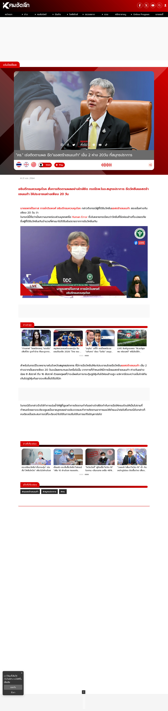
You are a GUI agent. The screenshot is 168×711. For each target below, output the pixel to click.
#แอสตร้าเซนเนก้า (30, 491)
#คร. (63, 491)
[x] (146, 5)
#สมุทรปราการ (49, 491)
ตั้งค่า (13, 692)
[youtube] (153, 5)
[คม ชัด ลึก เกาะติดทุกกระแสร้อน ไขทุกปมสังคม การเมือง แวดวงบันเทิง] (84, 6)
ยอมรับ (13, 687)
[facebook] (139, 5)
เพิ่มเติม (7, 682)
